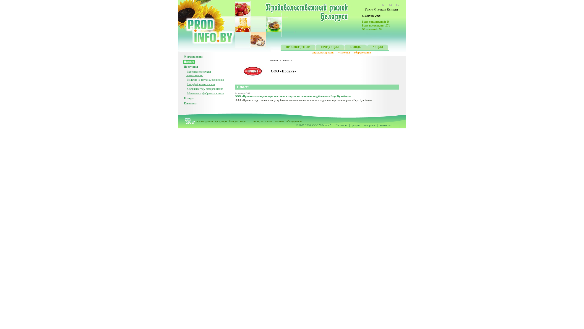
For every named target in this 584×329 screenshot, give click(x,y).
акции (243, 121)
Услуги (369, 9)
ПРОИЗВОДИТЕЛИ (298, 47)
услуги (356, 125)
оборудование (362, 52)
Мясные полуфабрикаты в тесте (205, 93)
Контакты (392, 9)
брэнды (233, 121)
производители (204, 121)
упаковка (344, 52)
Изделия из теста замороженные (205, 79)
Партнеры (341, 125)
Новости (189, 61)
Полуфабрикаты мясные (201, 84)
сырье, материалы (323, 52)
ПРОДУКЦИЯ (330, 47)
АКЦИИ (378, 47)
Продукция (191, 66)
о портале (369, 125)
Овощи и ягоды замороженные (205, 88)
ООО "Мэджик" (321, 125)
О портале (380, 9)
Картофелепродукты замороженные (198, 73)
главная (274, 59)
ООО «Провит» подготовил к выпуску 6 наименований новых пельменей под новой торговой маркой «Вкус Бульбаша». (304, 100)
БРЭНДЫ (356, 47)
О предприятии (193, 56)
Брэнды (188, 98)
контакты (385, 125)
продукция (221, 121)
